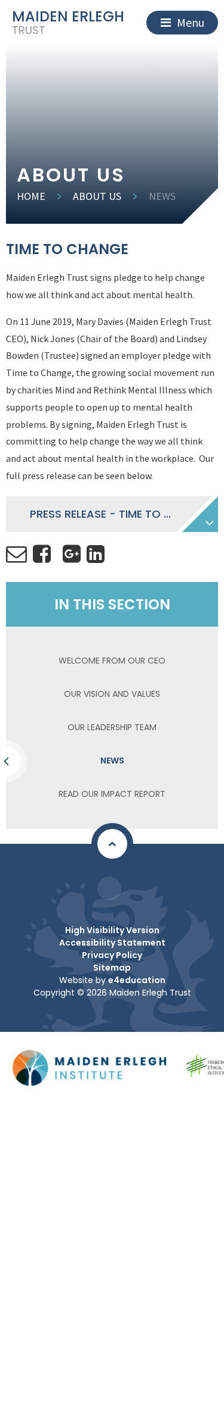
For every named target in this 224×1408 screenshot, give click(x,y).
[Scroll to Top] (112, 844)
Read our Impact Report (112, 794)
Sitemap (112, 968)
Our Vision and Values (112, 694)
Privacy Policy (112, 955)
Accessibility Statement (112, 943)
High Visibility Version (112, 930)
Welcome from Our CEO (112, 661)
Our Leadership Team (112, 727)
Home (31, 196)
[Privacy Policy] (109, 888)
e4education (136, 980)
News (162, 196)
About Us (97, 196)
